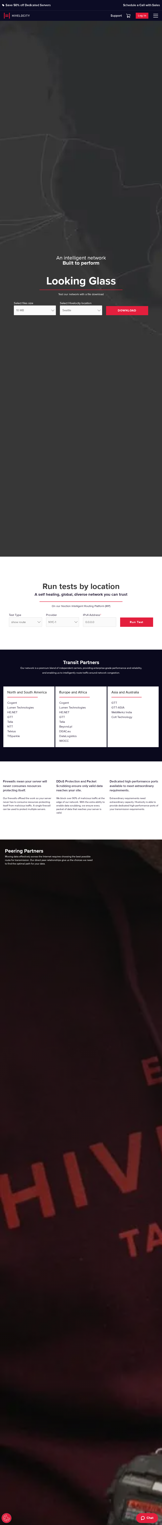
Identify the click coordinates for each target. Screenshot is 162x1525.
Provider (51, 615)
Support (116, 16)
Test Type (15, 615)
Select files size (23, 303)
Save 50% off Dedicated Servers (28, 5)
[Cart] (128, 15)
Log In (142, 15)
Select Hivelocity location (75, 303)
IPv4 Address (92, 615)
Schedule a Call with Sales (141, 5)
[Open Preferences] (6, 1518)
